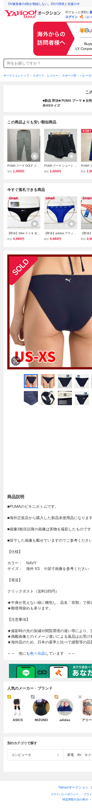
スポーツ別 (69, 75)
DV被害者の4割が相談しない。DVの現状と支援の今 (44, 4)
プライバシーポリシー (64, 794)
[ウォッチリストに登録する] (34, 156)
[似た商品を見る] (16, 361)
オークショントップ (16, 75)
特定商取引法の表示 (75, 799)
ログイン (71, 17)
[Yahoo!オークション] (33, 12)
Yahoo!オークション (73, 787)
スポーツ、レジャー (45, 75)
